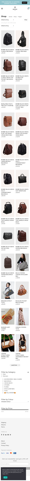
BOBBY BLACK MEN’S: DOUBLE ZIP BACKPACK (22, 77)
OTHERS (6, 385)
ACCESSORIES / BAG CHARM (13, 379)
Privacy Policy (5, 445)
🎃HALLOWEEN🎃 (10, 392)
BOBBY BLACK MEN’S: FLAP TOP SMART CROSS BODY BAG (7, 133)
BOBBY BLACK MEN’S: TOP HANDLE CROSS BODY (7, 220)
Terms (3, 427)
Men (4, 374)
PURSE (6, 387)
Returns (3, 424)
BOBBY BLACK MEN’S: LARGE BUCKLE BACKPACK (7, 161)
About (3, 441)
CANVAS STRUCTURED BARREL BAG (5, 355)
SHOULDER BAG (9, 389)
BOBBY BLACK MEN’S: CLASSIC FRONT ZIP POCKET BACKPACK (7, 77)
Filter (25, 20)
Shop (15, 16)
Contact (3, 443)
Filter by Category (8, 372)
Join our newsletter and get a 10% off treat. (15, 460)
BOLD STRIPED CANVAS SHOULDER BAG (22, 274)
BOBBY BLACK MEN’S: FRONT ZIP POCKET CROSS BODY (22, 133)
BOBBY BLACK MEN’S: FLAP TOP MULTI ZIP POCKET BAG (22, 105)
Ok (4, 477)
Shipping (3, 422)
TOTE (6, 390)
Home (10, 16)
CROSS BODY (8, 383)
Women (5, 376)
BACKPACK (7, 381)
